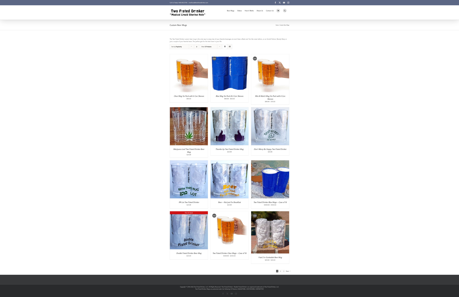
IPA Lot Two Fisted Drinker (189, 202)
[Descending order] (196, 46)
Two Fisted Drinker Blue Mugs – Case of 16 (270, 202)
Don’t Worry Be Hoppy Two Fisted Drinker (270, 149)
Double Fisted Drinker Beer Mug (188, 253)
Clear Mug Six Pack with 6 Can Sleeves (189, 96)
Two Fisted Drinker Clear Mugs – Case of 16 (229, 253)
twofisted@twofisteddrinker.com (198, 2)
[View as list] (229, 46)
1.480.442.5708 (182, 2)
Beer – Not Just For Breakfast (229, 202)
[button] (284, 10)
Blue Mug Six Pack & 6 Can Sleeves (229, 96)
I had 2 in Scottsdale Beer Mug (270, 257)
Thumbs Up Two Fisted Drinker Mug (229, 149)
